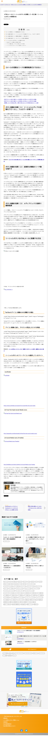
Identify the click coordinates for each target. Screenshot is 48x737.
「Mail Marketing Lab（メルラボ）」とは (12, 716)
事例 (31, 599)
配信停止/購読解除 (15, 604)
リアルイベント (39, 597)
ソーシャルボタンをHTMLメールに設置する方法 (15, 40)
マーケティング (35, 588)
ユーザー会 (21, 597)
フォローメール (27, 588)
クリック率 (16, 586)
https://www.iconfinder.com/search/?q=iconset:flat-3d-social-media (19, 405)
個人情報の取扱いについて (9, 726)
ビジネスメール (7, 18)
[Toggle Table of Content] (28, 29)
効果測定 (5, 602)
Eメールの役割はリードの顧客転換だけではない (15, 32)
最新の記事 (18, 482)
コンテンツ (23, 586)
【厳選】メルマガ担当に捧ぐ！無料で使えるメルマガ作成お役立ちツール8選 (21, 103)
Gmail (40, 581)
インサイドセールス (7, 586)
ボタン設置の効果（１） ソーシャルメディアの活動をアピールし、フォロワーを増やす (23, 34)
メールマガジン (18, 593)
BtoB (19, 581)
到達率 (40, 599)
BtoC (24, 581)
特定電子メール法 (27, 602)
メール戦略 (6, 595)
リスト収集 (6, 599)
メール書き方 (12, 595)
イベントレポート (30, 584)
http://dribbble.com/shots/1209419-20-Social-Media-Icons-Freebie (19, 464)
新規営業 (15, 602)
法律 (20, 602)
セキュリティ (38, 586)
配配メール (29, 604)
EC (35, 581)
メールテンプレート (28, 590)
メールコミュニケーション (8, 590)
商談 (10, 602)
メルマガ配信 (13, 597)
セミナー (5, 588)
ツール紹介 (11, 588)
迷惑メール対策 (6, 604)
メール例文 (32, 593)
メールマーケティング (8, 593)
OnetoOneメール (17, 584)
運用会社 (5, 718)
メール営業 (39, 593)
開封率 (35, 604)
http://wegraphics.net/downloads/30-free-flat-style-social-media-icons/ (20, 433)
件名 (35, 599)
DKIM (32, 581)
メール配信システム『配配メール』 (11, 720)
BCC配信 (14, 581)
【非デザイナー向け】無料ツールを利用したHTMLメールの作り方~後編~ (20, 101)
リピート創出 (12, 599)
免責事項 (5, 722)
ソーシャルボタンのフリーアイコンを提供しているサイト (16, 45)
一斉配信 (26, 599)
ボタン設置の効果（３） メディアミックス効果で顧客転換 (17, 38)
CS (28, 581)
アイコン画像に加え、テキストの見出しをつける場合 (15, 43)
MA (11, 584)
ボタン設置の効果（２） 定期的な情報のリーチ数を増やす (17, 36)
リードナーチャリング (29, 597)
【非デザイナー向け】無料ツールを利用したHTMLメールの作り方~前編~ (20, 99)
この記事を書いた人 (9, 482)
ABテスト (5, 581)
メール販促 (26, 595)
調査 (33, 602)
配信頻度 (23, 604)
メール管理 (20, 595)
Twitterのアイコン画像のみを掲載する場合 (13, 42)
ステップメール (30, 586)
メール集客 (40, 595)
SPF (24, 584)
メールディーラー (19, 590)
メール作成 (26, 593)
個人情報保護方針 (7, 724)
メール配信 (33, 595)
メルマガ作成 (6, 597)
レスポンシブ (19, 599)
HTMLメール (6, 584)
